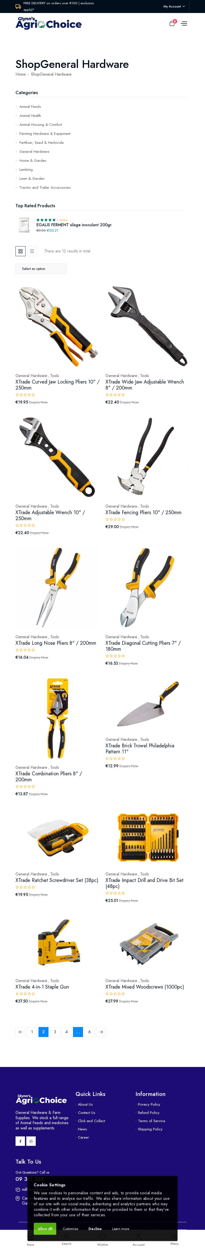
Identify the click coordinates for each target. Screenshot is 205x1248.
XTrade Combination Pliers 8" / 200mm (49, 776)
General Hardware (34, 151)
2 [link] (43, 1032)
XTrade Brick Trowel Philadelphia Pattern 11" (140, 748)
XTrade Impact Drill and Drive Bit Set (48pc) (145, 883)
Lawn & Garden (32, 178)
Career (83, 1137)
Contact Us (86, 1112)
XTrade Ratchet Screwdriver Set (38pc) (57, 880)
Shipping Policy (150, 1129)
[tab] (21, 251)
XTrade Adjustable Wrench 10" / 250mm (50, 515)
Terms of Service (151, 1121)
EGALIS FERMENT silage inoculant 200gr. (74, 225)
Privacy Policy (149, 1104)
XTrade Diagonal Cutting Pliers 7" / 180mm (143, 646)
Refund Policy (149, 1112)
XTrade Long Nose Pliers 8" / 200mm (56, 643)
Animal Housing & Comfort (41, 124)
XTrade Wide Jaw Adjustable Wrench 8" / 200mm (145, 385)
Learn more (120, 1228)
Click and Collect (91, 1121)
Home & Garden (33, 160)
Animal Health (30, 115)
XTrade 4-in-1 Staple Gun (42, 987)
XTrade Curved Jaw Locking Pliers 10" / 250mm (58, 385)
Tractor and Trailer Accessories (45, 187)
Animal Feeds (30, 106)
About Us (85, 1104)
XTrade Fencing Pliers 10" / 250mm (144, 512)
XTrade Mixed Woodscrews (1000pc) (145, 987)
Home (21, 74)
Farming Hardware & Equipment (45, 133)
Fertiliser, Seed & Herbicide (42, 142)
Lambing (26, 169)
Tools (54, 376)
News (82, 1129)
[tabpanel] (103, 650)
